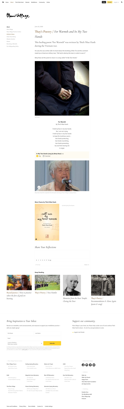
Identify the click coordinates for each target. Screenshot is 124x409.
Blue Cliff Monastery (49, 375)
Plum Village (10, 29)
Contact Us (40, 406)
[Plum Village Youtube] (93, 365)
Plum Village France (11, 364)
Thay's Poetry (43, 31)
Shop (104, 2)
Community (42, 2)
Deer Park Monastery (68, 375)
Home (7, 2)
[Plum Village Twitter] (90, 365)
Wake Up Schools (86, 377)
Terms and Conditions (12, 406)
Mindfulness (34, 2)
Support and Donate (79, 332)
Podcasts (84, 398)
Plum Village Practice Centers (14, 31)
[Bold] (37, 260)
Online (48, 2)
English (115, 2)
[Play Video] (62, 175)
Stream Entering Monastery (32, 386)
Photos (8, 41)
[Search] (122, 2)
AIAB (64, 364)
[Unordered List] (45, 260)
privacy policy (25, 349)
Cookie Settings (48, 406)
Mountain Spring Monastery (51, 386)
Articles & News (10, 34)
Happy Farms (85, 379)
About (11, 2)
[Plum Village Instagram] (86, 365)
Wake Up (84, 375)
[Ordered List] (43, 260)
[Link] (49, 260)
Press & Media (31, 406)
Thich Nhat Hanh (19, 2)
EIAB (8, 375)
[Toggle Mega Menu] (3, 2)
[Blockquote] (47, 260)
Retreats (27, 2)
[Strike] (41, 260)
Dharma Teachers (11, 39)
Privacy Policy (22, 406)
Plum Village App (86, 396)
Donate (110, 2)
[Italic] (39, 260)
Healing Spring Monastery (31, 364)
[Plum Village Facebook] (83, 365)
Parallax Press (85, 392)
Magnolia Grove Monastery (32, 375)
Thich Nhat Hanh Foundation (89, 381)
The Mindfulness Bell (87, 394)
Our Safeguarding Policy (13, 46)
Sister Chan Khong (11, 36)
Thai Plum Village (11, 386)
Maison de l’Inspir (48, 364)
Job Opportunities (86, 384)
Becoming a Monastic (12, 44)
